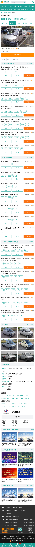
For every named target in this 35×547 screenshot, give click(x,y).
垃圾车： (4, 379)
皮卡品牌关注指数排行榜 (29, 525)
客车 (27, 395)
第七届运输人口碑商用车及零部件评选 (9, 480)
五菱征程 (10, 384)
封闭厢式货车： (6, 381)
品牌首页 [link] (4, 23)
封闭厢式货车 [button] (23, 19)
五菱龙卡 (21, 369)
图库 (17, 75)
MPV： (4, 389)
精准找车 (31, 546)
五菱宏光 (14, 374)
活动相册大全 (8, 516)
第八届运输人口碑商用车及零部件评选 (25, 465)
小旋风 (4, 371)
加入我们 (17, 536)
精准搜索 (20, 507)
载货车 (3, 59)
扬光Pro (13, 381)
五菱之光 (15, 369)
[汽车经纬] (5, 533)
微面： (4, 374)
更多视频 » (30, 485)
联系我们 (12, 536)
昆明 (18, 406)
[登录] (33, 2)
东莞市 (3, 406)
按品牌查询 (7, 507)
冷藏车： (4, 376)
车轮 (22, 398)
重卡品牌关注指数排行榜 (29, 522)
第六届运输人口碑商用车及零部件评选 (25, 480)
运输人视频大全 (24, 510)
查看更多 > (30, 63)
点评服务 (10, 546)
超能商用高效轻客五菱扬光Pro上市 (9, 444)
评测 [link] (31, 23)
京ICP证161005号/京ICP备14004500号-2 (25, 538)
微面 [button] (15, 19)
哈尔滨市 (26, 403)
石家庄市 (14, 403)
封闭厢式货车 (14, 59)
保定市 (8, 403)
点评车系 (3, 546)
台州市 (8, 406)
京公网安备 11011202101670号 (18, 540)
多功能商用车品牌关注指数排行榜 (12, 525)
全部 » (18, 430)
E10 (25, 369)
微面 (8, 59)
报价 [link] (19, 23)
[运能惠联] (8, 529)
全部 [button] (3, 19)
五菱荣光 (10, 369)
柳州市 (14, 406)
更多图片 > (30, 324)
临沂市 (20, 403)
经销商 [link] (25, 23)
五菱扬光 (10, 376)
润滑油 (27, 398)
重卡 (2, 395)
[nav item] (28, 2)
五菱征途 (8, 386)
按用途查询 (14, 507)
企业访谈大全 (8, 513)
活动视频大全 (8, 510)
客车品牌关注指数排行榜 (29, 519)
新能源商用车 (5, 398)
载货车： (4, 369)
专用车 (12, 398)
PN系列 (29, 369)
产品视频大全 (16, 510)
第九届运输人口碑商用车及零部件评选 (9, 465)
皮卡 (14, 395)
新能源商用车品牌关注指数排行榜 (12, 522)
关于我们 (6, 536)
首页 (2, 13)
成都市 (3, 403)
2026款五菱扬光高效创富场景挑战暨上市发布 (25, 444)
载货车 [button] (9, 19)
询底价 (19, 55)
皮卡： (4, 386)
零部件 (17, 398)
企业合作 (23, 536)
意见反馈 (29, 536)
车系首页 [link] (12, 23)
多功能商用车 (20, 395)
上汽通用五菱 (7, 13)
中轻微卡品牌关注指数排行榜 (11, 519)
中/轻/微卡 (8, 395)
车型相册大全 (16, 516)
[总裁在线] (5, 531)
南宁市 (23, 406)
